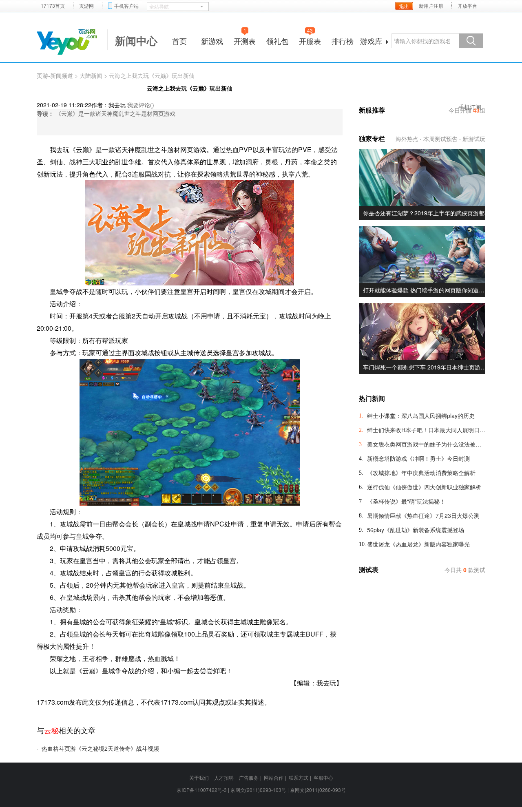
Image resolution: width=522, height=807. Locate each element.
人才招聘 (224, 777)
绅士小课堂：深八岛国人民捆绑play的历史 (421, 415)
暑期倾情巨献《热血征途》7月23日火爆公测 (423, 515)
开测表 (245, 39)
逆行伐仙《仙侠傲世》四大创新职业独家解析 (424, 487)
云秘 (51, 730)
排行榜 (343, 40)
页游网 (86, 5)
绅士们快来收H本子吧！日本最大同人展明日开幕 (426, 430)
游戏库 (371, 40)
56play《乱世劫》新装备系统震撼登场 (415, 530)
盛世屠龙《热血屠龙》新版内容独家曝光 (418, 544)
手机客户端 (126, 5)
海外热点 (407, 139)
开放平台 (467, 5)
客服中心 (323, 777)
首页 (179, 40)
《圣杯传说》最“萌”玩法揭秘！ (406, 501)
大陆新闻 (91, 75)
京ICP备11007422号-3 (202, 789)
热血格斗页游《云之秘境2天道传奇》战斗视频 (100, 748)
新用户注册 (431, 5)
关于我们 (199, 777)
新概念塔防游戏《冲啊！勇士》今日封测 (418, 458)
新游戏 (212, 40)
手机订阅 (469, 107)
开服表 (310, 39)
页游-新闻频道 (55, 75)
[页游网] (67, 42)
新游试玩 (473, 139)
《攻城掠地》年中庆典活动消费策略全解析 (421, 473)
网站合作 (273, 777)
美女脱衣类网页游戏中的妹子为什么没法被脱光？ (426, 444)
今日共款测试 (465, 570)
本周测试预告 (440, 139)
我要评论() (140, 105)
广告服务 (249, 777)
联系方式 (298, 777)
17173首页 (53, 5)
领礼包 (277, 40)
